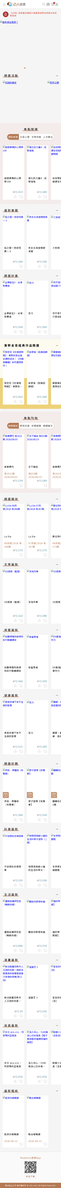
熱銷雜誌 (13, 425)
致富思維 (33, 667)
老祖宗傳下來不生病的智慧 (12, 734)
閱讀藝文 (48, 425)
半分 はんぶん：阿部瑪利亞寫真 (13, 1064)
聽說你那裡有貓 (36, 932)
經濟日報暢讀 (11, 1134)
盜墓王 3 (33, 997)
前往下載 (30, 1176)
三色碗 (56, 247)
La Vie (7, 536)
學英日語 (25, 425)
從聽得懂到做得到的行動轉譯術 (12, 669)
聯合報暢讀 (34, 1134)
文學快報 (36, 137)
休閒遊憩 (36, 425)
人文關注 (48, 137)
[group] (30, 45)
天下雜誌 (33, 466)
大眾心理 (25, 137)
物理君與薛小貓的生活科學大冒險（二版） (36, 870)
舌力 (30, 313)
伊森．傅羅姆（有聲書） (11, 802)
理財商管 (13, 137)
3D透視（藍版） (13, 602)
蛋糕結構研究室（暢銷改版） (12, 933)
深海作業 (33, 602)
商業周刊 (9, 466)
